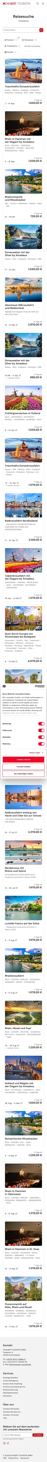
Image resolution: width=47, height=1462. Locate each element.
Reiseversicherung (10, 1390)
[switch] (41, 730)
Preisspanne (12, 46)
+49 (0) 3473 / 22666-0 (15, 1359)
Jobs (5, 1418)
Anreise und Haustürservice (14, 1387)
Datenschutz (13, 1458)
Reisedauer (29, 40)
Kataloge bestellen (10, 1377)
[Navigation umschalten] (43, 3)
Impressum (24, 1458)
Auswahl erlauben (23, 767)
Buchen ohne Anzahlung (12, 1384)
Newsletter (7, 1396)
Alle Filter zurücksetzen (32, 46)
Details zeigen (34, 753)
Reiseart (12, 39)
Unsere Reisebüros (10, 1381)
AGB (5, 1458)
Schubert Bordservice (11, 1412)
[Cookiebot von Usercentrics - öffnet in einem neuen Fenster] (34, 686)
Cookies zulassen (23, 759)
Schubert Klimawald (11, 1409)
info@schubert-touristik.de (20, 1364)
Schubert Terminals (11, 1415)
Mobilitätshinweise (10, 1393)
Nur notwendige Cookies (23, 774)
